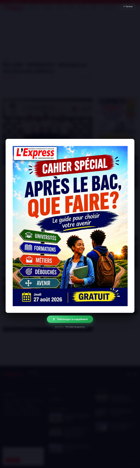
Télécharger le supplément (72, 319)
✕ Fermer (128, 6)
